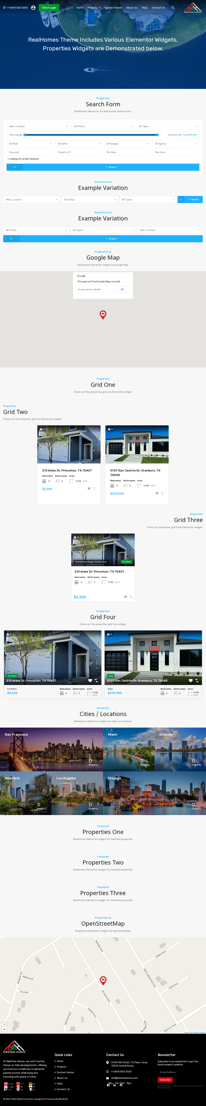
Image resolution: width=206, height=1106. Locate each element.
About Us (131, 7)
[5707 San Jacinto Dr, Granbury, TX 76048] (103, 980)
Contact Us (158, 7)
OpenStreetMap (199, 1032)
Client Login (49, 7)
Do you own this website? (89, 289)
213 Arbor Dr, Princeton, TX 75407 (67, 470)
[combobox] (38, 126)
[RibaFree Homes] (193, 11)
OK (122, 289)
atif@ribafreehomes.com (124, 1078)
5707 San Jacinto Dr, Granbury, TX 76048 (135, 473)
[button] (103, 315)
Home (79, 7)
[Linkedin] (115, 1085)
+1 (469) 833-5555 (17, 7)
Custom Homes (113, 7)
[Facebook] (109, 1085)
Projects (92, 7)
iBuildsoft (63, 1099)
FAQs (144, 7)
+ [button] (4, 1024)
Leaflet (187, 1032)
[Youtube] (122, 1085)
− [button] (4, 1029)
